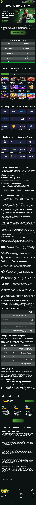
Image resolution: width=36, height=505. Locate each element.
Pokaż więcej (18, 420)
